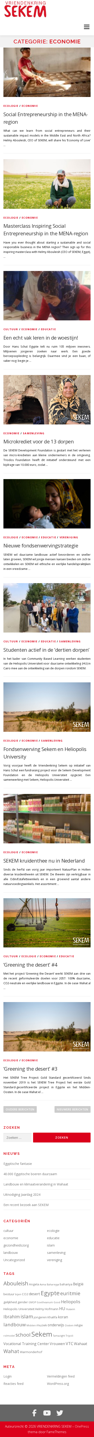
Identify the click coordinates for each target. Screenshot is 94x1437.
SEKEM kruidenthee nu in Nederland (44, 860)
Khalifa (52, 1317)
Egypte (50, 1293)
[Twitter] (59, 1413)
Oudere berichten (20, 1109)
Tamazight (59, 1335)
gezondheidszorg (16, 1245)
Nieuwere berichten (72, 1109)
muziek (42, 1325)
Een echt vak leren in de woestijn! (40, 337)
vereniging (69, 537)
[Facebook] (34, 1413)
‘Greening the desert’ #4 (30, 964)
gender (23, 1302)
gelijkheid (10, 1302)
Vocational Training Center (26, 1343)
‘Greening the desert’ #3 (30, 1068)
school (23, 1334)
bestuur (8, 1294)
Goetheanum (45, 1302)
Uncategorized (14, 1260)
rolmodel (9, 1335)
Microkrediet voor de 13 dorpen (38, 441)
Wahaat (80, 1343)
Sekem (41, 1334)
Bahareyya (53, 1284)
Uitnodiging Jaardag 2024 (21, 1194)
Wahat (11, 1351)
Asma (43, 1284)
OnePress (82, 1426)
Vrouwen (57, 1343)
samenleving (33, 433)
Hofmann (51, 1309)
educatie (48, 329)
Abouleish (15, 1283)
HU (62, 1308)
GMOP (32, 1302)
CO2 (25, 1294)
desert (34, 1293)
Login (7, 1376)
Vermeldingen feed (61, 1376)
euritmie (70, 1293)
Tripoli (69, 1335)
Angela (34, 1284)
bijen (18, 1294)
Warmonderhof (31, 1352)
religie (78, 1325)
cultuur (10, 329)
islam (51, 1245)
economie (30, 105)
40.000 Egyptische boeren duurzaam (30, 1174)
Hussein (70, 1309)
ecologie (10, 105)
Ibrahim (11, 1317)
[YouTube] (47, 1413)
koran (63, 1316)
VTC (69, 1343)
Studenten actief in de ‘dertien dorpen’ (46, 649)
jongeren (40, 1317)
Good (57, 1302)
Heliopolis (70, 1301)
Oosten (69, 1325)
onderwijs (56, 1324)
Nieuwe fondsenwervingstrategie (40, 545)
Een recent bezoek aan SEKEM (26, 1205)
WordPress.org (58, 1383)
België (78, 1284)
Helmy (39, 1309)
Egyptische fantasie (17, 1163)
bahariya (66, 1284)
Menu (86, 27)
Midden (31, 1325)
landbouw (10, 1252)
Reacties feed (13, 1383)
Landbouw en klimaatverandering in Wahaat (35, 1184)
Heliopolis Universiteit (18, 1309)
